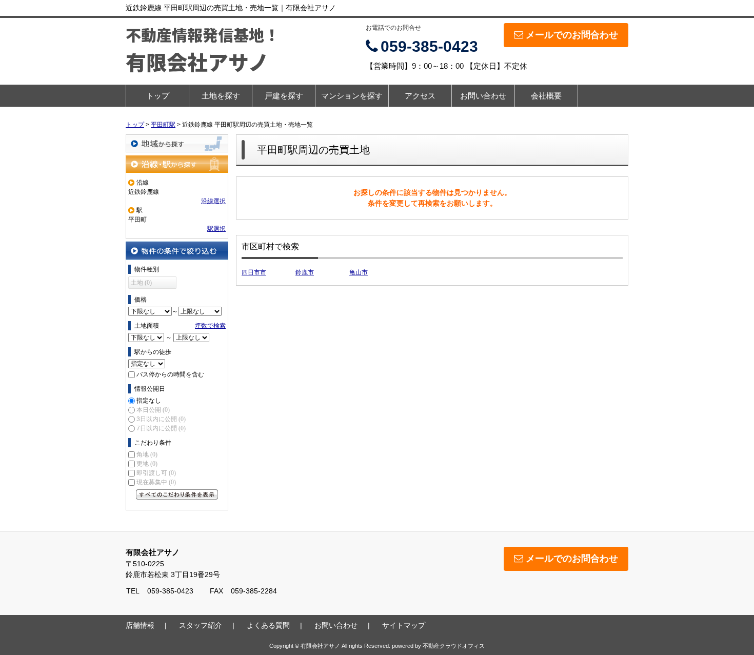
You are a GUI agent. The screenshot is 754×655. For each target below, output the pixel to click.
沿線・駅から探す (177, 164)
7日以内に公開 (161, 428)
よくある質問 (268, 625)
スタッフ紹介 (200, 625)
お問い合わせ (483, 95)
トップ (157, 95)
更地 (146, 463)
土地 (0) (141, 282)
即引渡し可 (156, 473)
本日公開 (153, 409)
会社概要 (546, 95)
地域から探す (177, 143)
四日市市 (254, 272)
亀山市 (358, 272)
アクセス (420, 95)
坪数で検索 (210, 325)
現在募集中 (156, 482)
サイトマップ (403, 625)
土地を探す (221, 95)
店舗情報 (140, 625)
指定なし (148, 400)
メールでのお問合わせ (572, 35)
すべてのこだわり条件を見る (177, 494)
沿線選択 (213, 201)
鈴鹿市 (304, 272)
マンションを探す (352, 95)
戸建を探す (284, 95)
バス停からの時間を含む (170, 374)
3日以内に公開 (161, 419)
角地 (146, 454)
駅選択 (216, 228)
